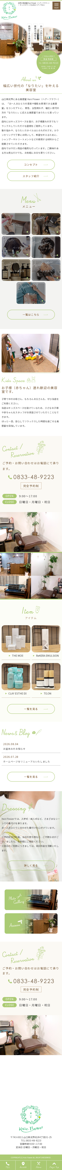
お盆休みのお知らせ (14, 748)
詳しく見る (31, 865)
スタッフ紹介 (31, 176)
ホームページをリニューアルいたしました (26, 761)
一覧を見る (31, 709)
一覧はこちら (31, 314)
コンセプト (31, 164)
